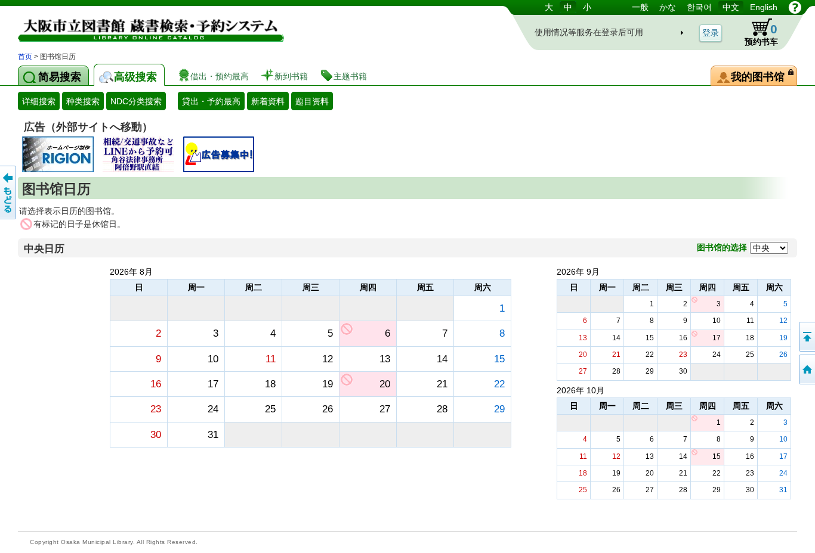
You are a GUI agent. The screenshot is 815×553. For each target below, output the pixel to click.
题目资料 (312, 101)
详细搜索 (38, 101)
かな (667, 7)
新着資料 (268, 101)
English (763, 7)
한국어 (699, 7)
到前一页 (9, 192)
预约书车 (761, 34)
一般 (640, 7)
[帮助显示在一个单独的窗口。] (795, 7)
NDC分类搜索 (136, 101)
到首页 (806, 369)
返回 (806, 337)
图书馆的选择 (722, 247)
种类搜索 (83, 101)
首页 (25, 56)
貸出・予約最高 (211, 101)
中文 (731, 7)
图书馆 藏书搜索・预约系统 (143, 25)
